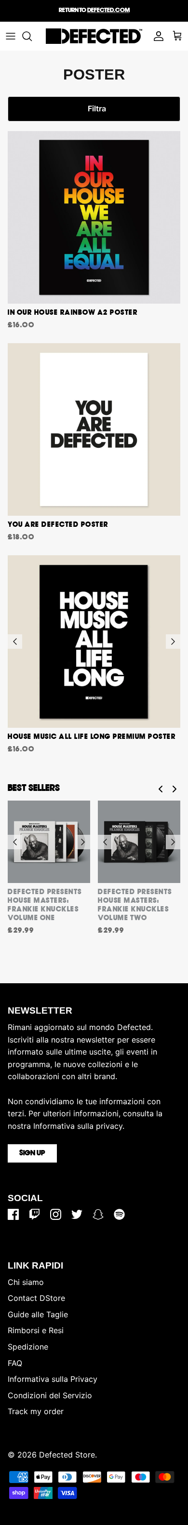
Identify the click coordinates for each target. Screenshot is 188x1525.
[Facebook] (13, 1214)
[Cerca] (31, 36)
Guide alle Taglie (38, 1314)
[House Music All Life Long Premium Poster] (94, 641)
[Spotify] (119, 1214)
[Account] (156, 36)
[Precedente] (15, 641)
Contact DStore (36, 1298)
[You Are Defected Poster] (94, 429)
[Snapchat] (98, 1214)
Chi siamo (26, 1282)
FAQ (15, 1363)
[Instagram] (55, 1214)
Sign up (32, 1153)
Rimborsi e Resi (36, 1330)
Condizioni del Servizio (50, 1395)
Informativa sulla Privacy (52, 1379)
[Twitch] (34, 1214)
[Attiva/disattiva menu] (10, 36)
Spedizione (28, 1346)
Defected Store (67, 1454)
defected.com (108, 10)
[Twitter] (76, 1214)
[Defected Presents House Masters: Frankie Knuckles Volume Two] (139, 842)
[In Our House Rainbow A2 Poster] (94, 217)
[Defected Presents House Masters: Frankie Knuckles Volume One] (49, 842)
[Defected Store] (94, 36)
